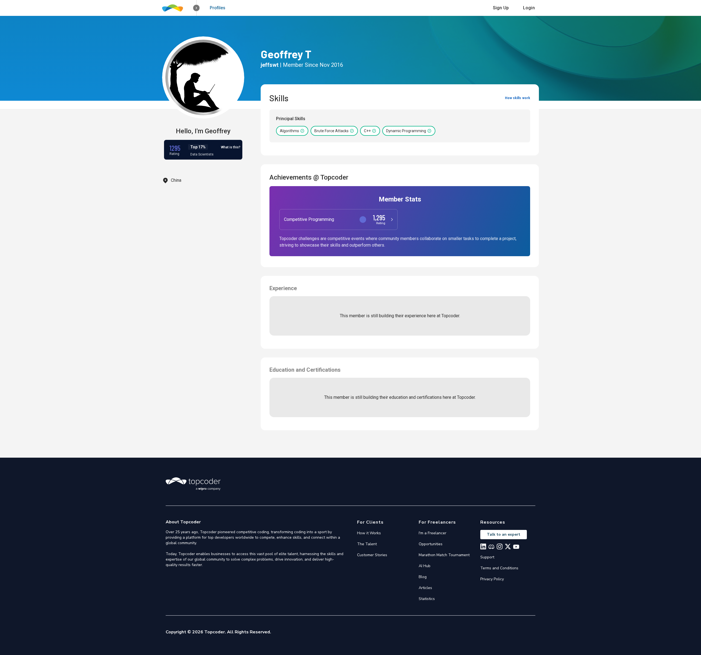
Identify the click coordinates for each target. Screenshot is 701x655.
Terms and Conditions (499, 568)
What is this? (230, 147)
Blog (423, 576)
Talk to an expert (503, 534)
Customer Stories (372, 555)
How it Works (369, 533)
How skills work (517, 98)
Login (529, 7)
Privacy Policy (492, 579)
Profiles (217, 7)
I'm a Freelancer (432, 533)
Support (487, 557)
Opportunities (431, 544)
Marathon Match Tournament (444, 555)
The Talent (367, 544)
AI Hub (424, 566)
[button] (196, 8)
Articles (425, 587)
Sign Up (501, 7)
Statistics (427, 598)
